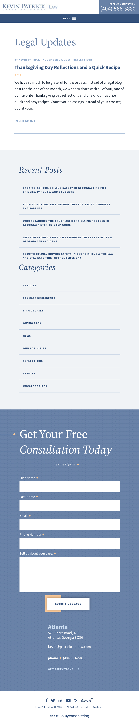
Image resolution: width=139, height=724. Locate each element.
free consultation (123, 4)
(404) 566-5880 (118, 8)
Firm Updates (33, 310)
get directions (61, 669)
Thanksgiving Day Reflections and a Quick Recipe (67, 67)
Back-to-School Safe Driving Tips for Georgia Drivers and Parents (67, 206)
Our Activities (34, 348)
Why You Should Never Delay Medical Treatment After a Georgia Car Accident (67, 239)
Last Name (28, 496)
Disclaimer (98, 707)
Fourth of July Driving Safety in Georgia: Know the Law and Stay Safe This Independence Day (68, 255)
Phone (53, 658)
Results (29, 373)
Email (24, 515)
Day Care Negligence (39, 298)
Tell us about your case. (37, 553)
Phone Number (31, 534)
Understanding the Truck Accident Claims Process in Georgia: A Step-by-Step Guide (66, 222)
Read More (25, 120)
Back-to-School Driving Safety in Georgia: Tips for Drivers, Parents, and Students (64, 189)
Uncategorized (35, 386)
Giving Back (32, 323)
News (27, 335)
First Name (28, 478)
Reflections (83, 59)
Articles (30, 285)
